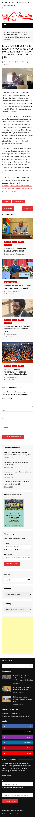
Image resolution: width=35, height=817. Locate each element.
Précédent (9, 208)
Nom (4, 410)
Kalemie (7, 201)
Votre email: (8, 554)
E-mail (4, 419)
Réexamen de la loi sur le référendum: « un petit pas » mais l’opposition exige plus (16, 372)
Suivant (26, 208)
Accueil (4, 2)
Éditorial (18, 2)
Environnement (11, 5)
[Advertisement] (17, 635)
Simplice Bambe (8, 62)
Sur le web (11, 2)
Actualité (7, 242)
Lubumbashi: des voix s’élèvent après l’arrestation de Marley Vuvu (17, 328)
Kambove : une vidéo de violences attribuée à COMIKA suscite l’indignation (17, 454)
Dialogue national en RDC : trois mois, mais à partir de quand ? (16, 483)
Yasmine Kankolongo (12, 334)
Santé (4, 5)
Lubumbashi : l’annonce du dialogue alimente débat (16, 463)
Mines (29, 2)
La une (14, 242)
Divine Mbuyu (10, 254)
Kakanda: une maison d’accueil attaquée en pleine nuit (17, 473)
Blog (12, 32)
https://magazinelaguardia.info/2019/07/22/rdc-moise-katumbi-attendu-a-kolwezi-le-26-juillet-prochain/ (17, 188)
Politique (6, 64)
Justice (24, 2)
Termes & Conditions (16, 814)
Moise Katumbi (18, 201)
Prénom (6, 543)
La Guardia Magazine (12, 291)
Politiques (5, 814)
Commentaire (7, 399)
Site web (5, 427)
